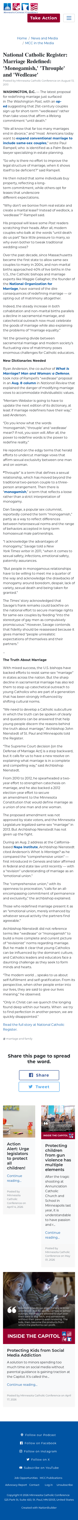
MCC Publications (51, 1477)
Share (42, 1075)
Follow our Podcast (40, 1435)
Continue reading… (14, 1178)
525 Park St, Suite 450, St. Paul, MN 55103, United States (39, 1499)
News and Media (44, 38)
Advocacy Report (16, 1484)
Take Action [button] (43, 18)
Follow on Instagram (40, 1451)
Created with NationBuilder (39, 1507)
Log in (49, 1484)
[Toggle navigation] (69, 18)
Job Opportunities (26, 1477)
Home (22, 38)
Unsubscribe (65, 1484)
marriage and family (19, 1038)
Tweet (42, 1086)
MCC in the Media (39, 43)
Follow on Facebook (40, 1443)
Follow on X (40, 1459)
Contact (34, 1484)
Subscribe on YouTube (41, 1468)
